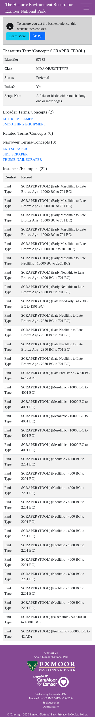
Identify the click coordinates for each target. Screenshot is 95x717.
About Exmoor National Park (51, 656)
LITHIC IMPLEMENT (19, 119)
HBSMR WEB (52, 698)
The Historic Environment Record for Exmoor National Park (39, 7)
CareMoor (51, 681)
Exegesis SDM (58, 694)
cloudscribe (52, 702)
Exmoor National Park (51, 666)
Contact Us (51, 652)
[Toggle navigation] (86, 8)
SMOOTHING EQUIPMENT (24, 124)
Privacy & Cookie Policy (72, 714)
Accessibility (51, 706)
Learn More (17, 36)
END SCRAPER (15, 149)
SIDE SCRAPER (15, 154)
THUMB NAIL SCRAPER (22, 159)
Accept (37, 36)
